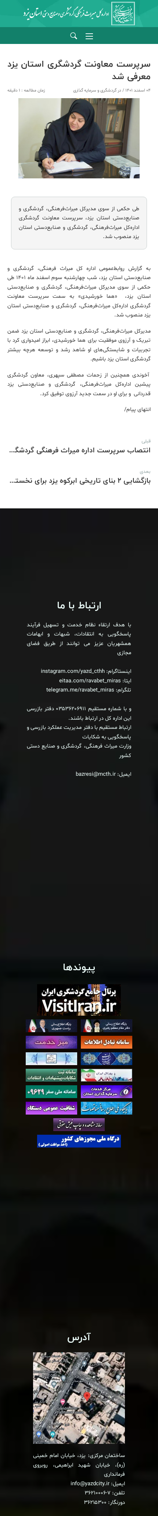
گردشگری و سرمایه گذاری (94, 90)
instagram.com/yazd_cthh (73, 671)
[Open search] (73, 36)
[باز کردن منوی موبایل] (89, 36)
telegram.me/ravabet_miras (80, 690)
